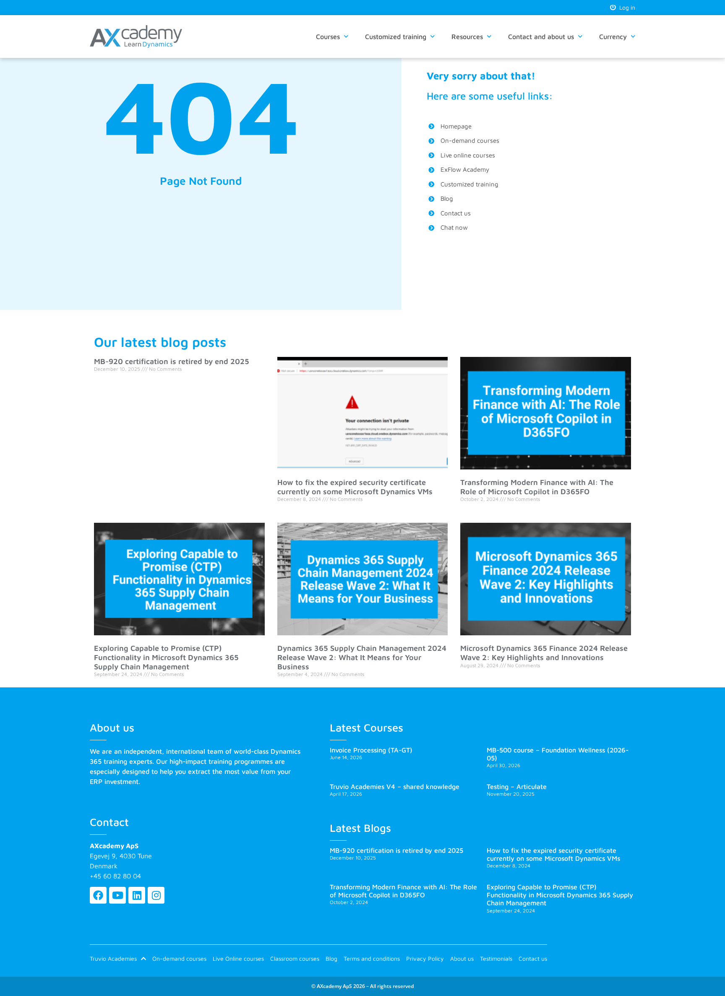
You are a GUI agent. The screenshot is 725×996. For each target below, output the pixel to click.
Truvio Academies (113, 958)
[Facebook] (98, 895)
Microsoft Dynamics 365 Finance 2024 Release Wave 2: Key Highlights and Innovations (544, 653)
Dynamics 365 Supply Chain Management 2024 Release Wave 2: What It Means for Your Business (361, 657)
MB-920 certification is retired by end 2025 (171, 361)
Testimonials (496, 958)
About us (462, 958)
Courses (328, 36)
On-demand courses (179, 958)
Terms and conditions (372, 958)
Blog (331, 958)
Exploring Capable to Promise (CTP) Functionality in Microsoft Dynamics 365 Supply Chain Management (166, 657)
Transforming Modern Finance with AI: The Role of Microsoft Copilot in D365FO (536, 487)
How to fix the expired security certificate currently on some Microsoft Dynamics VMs (355, 487)
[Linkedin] (136, 895)
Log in (625, 7)
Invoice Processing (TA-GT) (371, 750)
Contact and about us (541, 36)
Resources (467, 36)
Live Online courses (238, 958)
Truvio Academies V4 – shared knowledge (394, 786)
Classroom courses (294, 958)
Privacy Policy (425, 958)
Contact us (533, 958)
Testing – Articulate (517, 786)
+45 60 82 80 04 (115, 876)
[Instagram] (156, 895)
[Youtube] (117, 895)
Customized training (395, 36)
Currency (613, 36)
